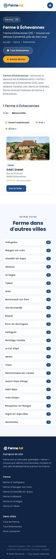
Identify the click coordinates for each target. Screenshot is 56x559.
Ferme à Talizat (11, 506)
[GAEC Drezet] (28, 148)
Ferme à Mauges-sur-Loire (17, 487)
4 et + (42, 122)
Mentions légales (17, 546)
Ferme (15, 5)
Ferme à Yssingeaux (14, 482)
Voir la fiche (15, 188)
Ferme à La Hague (12, 501)
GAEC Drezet (14, 169)
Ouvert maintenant (18, 122)
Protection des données (18, 549)
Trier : (6, 113)
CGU (29, 546)
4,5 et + (12, 128)
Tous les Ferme (11, 521)
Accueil (6, 42)
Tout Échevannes (19, 50)
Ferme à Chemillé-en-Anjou (18, 491)
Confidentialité (39, 546)
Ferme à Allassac (12, 496)
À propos (35, 549)
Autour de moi (17, 59)
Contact (45, 549)
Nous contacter (11, 531)
